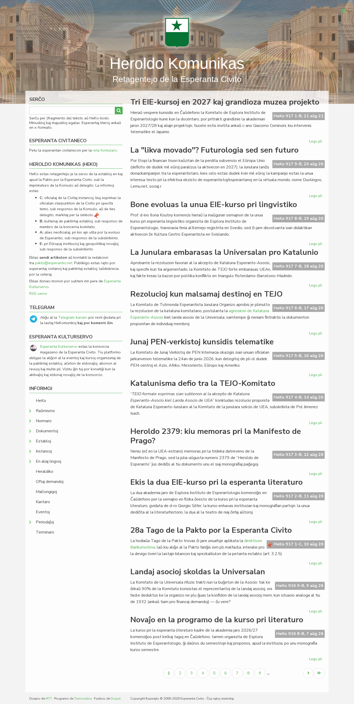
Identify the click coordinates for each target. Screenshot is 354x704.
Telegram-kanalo (72, 317)
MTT (49, 698)
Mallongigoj (46, 492)
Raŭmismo (45, 411)
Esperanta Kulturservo (58, 346)
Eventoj (43, 512)
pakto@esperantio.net (53, 262)
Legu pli (316, 142)
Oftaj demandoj (49, 481)
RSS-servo (38, 293)
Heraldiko (44, 471)
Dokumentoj (47, 431)
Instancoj (44, 451)
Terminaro (45, 532)
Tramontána (83, 698)
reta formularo (105, 150)
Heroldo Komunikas (177, 63)
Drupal (116, 698)
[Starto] (177, 32)
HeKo (41, 401)
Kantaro (43, 502)
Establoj (43, 441)
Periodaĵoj (45, 522)
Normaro (44, 421)
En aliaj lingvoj (48, 461)
